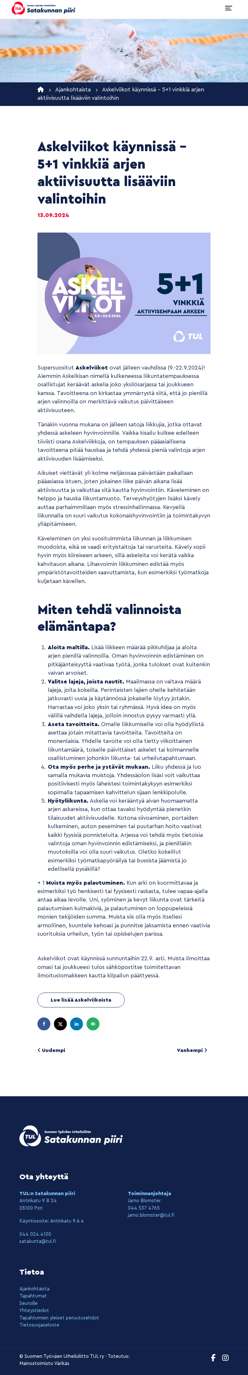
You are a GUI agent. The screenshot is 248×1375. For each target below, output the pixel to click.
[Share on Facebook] (43, 1023)
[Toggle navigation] (228, 8)
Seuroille (28, 1303)
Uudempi (53, 1050)
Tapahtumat (33, 1296)
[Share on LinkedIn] (76, 1023)
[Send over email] (93, 1023)
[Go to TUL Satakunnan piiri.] (40, 89)
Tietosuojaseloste (39, 1325)
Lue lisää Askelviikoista (81, 1000)
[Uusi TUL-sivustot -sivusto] (43, 8)
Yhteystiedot (34, 1310)
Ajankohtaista (34, 1288)
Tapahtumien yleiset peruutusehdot (59, 1318)
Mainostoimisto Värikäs (44, 1363)
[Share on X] (60, 1023)
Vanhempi (190, 1050)
